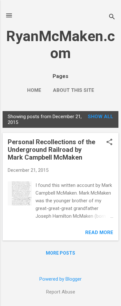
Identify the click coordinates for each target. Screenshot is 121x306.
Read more (99, 232)
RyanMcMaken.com (60, 45)
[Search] (112, 17)
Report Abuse (60, 292)
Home (34, 90)
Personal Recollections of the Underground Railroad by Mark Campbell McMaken (51, 149)
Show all (100, 116)
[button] (109, 142)
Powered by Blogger (60, 279)
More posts (60, 253)
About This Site (73, 90)
